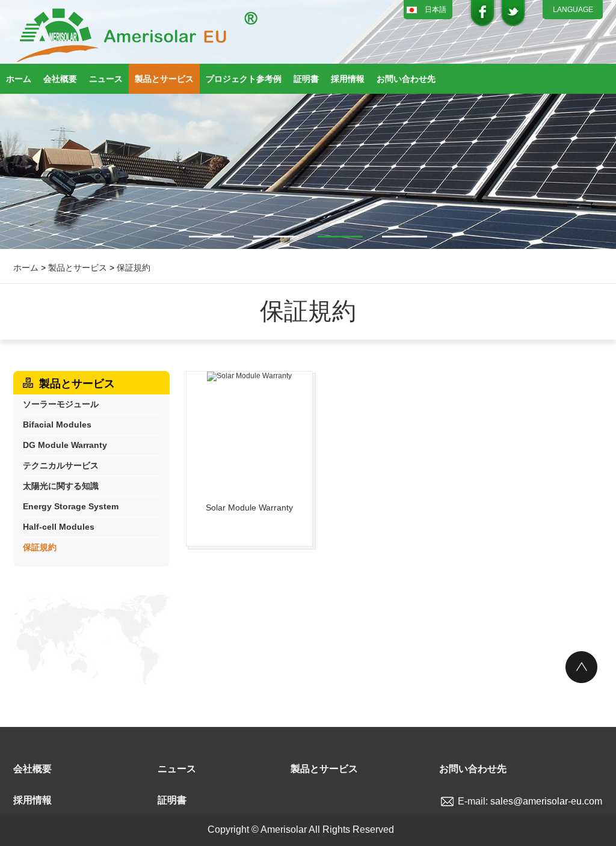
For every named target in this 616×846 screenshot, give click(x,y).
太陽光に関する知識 (61, 486)
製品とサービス (164, 79)
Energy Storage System (71, 506)
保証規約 (133, 267)
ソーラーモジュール (61, 404)
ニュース (106, 79)
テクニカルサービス (61, 465)
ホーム (18, 79)
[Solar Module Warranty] (249, 432)
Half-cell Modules (58, 527)
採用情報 (348, 79)
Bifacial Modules (57, 424)
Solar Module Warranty (249, 507)
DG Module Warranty (65, 445)
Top (581, 667)
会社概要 (60, 79)
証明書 (306, 79)
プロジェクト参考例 (244, 79)
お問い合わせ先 (406, 79)
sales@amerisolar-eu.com (546, 801)
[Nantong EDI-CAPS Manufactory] (136, 36)
